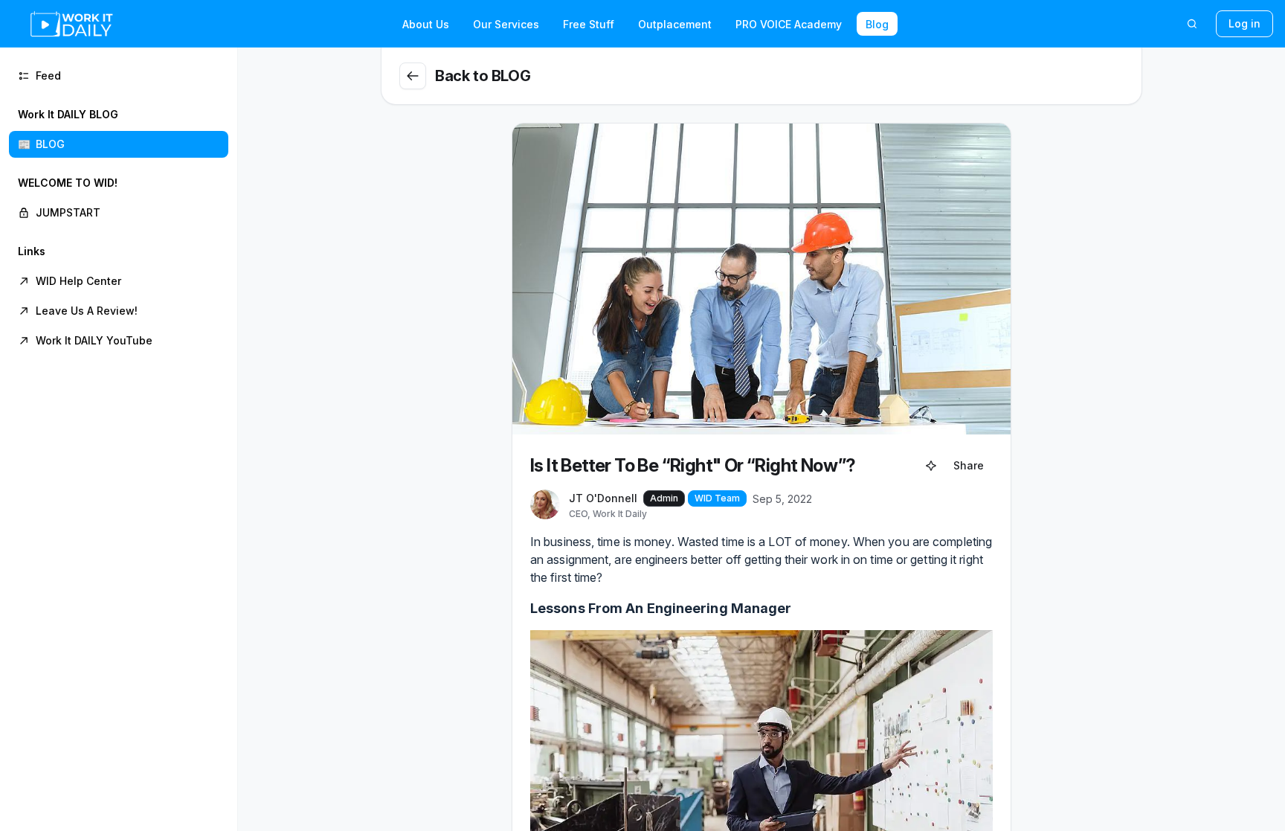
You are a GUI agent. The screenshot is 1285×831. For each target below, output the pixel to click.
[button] (118, 129)
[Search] (1192, 24)
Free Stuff (588, 24)
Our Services (506, 24)
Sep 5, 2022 (782, 498)
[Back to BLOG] (412, 75)
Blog (877, 24)
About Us (425, 24)
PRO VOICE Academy (788, 24)
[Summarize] (931, 466)
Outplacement (675, 24)
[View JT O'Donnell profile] (545, 505)
